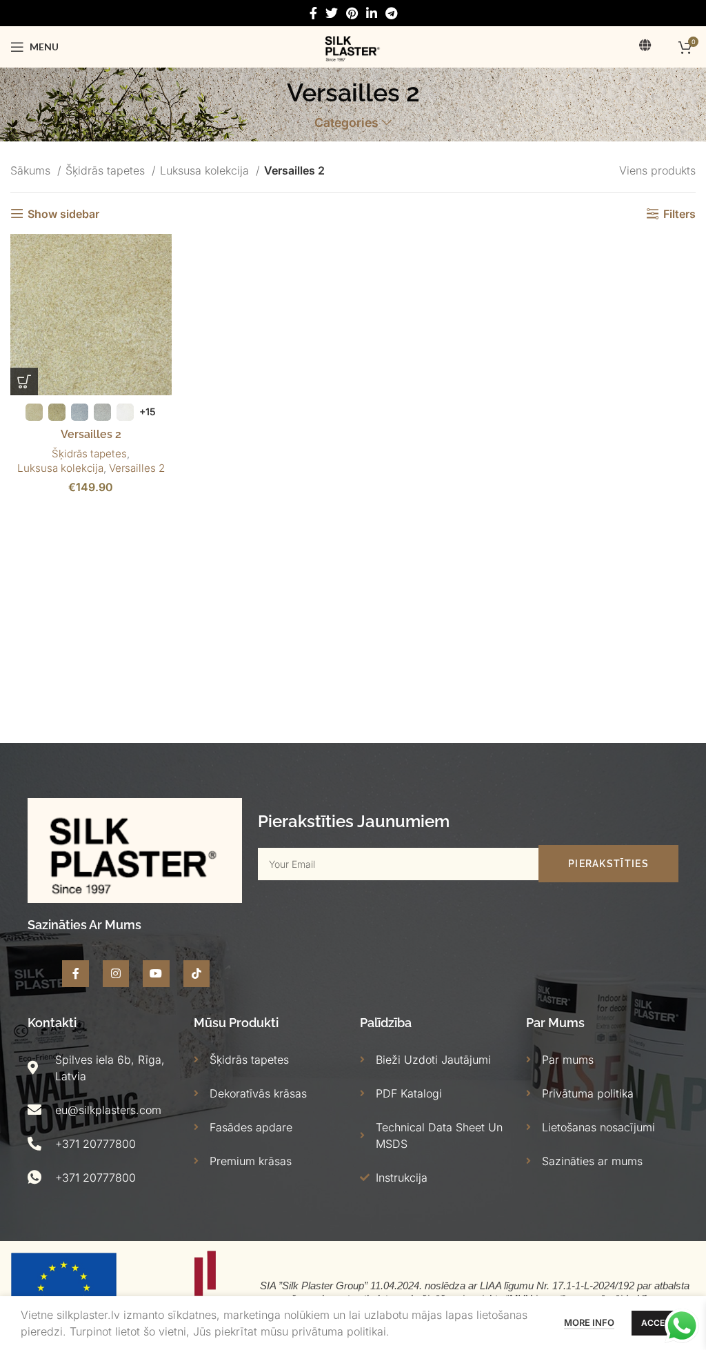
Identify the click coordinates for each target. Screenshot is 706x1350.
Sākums (32, 170)
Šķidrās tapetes (106, 170)
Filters (679, 213)
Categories (346, 123)
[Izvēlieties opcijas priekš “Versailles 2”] (24, 381)
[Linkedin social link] (371, 13)
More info (589, 1322)
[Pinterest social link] (352, 13)
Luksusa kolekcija (206, 170)
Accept (658, 1323)
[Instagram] (116, 973)
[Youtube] (156, 973)
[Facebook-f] (75, 973)
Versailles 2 (91, 434)
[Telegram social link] (391, 13)
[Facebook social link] (313, 13)
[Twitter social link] (331, 13)
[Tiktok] (196, 973)
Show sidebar (63, 213)
